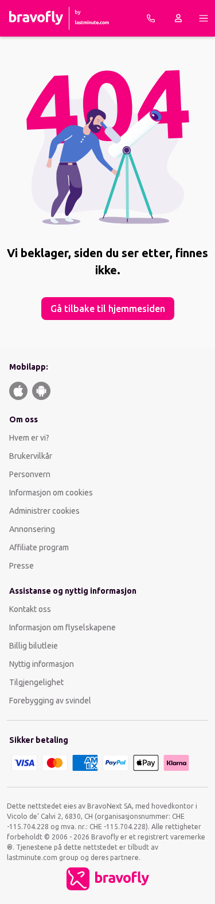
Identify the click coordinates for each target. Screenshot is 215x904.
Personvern (29, 474)
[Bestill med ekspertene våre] (151, 18)
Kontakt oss (30, 609)
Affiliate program (39, 547)
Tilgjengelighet (36, 682)
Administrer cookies (44, 510)
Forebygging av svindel (50, 700)
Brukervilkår (30, 456)
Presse (21, 565)
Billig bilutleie (33, 645)
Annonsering (32, 529)
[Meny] (203, 18)
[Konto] (178, 18)
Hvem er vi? (29, 437)
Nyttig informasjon (42, 664)
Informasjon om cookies (51, 492)
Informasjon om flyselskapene (62, 627)
